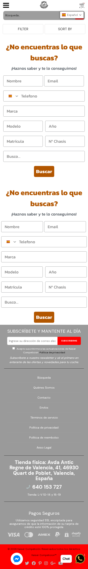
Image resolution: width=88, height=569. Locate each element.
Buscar (44, 171)
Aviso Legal (44, 447)
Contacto (44, 397)
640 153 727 (47, 487)
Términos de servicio (44, 417)
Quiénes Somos (44, 387)
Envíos (44, 407)
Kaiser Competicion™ (44, 555)
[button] (72, 14)
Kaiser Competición (29, 549)
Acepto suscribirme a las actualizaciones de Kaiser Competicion (46, 350)
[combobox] (11, 96)
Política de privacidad (52, 352)
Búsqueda (44, 377)
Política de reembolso (44, 437)
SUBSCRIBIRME (69, 340)
